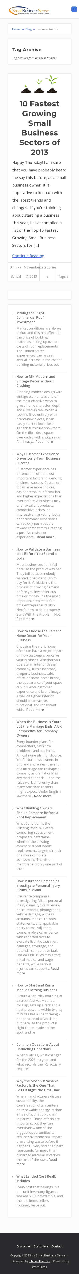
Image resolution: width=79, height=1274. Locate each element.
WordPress (39, 1267)
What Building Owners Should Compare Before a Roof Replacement (37, 812)
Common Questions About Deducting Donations (37, 1046)
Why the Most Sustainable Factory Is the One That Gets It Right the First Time (38, 1085)
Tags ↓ (63, 276)
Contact (57, 1246)
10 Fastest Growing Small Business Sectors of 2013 (39, 128)
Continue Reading (28, 255)
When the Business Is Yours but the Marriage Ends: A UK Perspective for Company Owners (39, 728)
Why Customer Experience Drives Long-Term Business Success (38, 458)
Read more (44, 441)
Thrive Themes (39, 1261)
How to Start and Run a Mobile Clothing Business (36, 987)
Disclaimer (24, 1246)
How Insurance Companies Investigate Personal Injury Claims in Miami (38, 885)
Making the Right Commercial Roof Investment (30, 317)
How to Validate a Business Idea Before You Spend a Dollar (38, 554)
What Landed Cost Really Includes (36, 1178)
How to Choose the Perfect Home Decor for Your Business (38, 635)
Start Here (41, 1246)
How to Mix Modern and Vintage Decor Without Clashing (35, 381)
